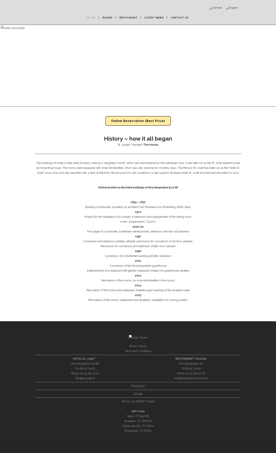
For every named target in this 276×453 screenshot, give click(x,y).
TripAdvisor (138, 386)
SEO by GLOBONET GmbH (138, 401)
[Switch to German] (216, 8)
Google (138, 393)
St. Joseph (124, 144)
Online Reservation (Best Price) (138, 121)
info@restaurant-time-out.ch (191, 378)
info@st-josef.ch (85, 378)
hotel (69, 162)
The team (137, 144)
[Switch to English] (232, 8)
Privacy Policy (138, 346)
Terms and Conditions (138, 351)
